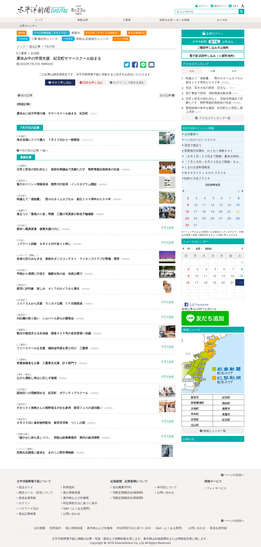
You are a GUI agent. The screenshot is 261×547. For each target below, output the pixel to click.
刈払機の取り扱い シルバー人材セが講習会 (96, 316)
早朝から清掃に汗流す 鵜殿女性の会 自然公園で (96, 272)
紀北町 (226, 419)
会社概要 (39, 528)
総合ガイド (220, 5)
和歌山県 (82, 19)
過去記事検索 (27, 513)
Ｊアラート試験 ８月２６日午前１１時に (96, 242)
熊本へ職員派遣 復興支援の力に (96, 227)
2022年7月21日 (30, 64)
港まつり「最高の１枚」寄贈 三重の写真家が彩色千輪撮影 (96, 212)
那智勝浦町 (197, 402)
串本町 (195, 414)
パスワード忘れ (29, 508)
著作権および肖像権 (76, 497)
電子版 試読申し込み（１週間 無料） (212, 55)
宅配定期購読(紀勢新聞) (128, 497)
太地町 (195, 408)
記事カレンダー (28, 25)
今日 (191, 71)
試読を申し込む (92, 82)
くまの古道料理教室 (197, 167)
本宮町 (195, 419)
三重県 (127, 19)
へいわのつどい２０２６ (200, 139)
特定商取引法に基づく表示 (80, 503)
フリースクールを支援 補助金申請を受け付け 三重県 (96, 346)
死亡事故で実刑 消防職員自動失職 (212, 93)
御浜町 (226, 403)
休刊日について (167, 487)
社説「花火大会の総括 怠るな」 (210, 87)
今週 (213, 71)
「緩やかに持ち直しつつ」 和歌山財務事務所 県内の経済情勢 (96, 436)
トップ (39, 19)
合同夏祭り (191, 134)
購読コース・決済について (36, 492)
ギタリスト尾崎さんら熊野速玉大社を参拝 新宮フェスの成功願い (96, 406)
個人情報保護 (71, 492)
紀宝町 (35, 53)
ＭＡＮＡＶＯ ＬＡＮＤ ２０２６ (205, 172)
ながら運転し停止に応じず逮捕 (96, 376)
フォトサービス (217, 488)
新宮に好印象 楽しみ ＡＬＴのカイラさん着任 (96, 287)
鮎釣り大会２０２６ (197, 178)
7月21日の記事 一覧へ (34, 150)
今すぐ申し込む (61, 82)
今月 (234, 71)
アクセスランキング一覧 (214, 118)
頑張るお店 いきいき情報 (174, 19)
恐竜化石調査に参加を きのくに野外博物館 (96, 450)
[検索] (241, 11)
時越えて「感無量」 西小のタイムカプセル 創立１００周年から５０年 (96, 197)
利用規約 (68, 487)
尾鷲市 (226, 414)
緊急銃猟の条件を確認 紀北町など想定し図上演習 (214, 110)
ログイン (203, 5)
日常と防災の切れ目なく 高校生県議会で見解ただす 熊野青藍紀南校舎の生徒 (96, 167)
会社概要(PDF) (122, 487)
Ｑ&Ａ (235, 5)
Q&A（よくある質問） (77, 508)
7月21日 (49, 46)
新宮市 (195, 397)
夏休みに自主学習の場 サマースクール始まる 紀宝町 (96, 113)
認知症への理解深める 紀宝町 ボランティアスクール (96, 391)
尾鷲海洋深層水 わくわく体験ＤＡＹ (208, 150)
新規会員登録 (27, 497)
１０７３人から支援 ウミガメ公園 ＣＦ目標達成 (96, 301)
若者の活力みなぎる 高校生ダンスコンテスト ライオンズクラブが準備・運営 (96, 257)
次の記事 (166, 95)
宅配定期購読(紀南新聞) (128, 492)
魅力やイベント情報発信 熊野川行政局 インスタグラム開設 (96, 182)
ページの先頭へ (234, 475)
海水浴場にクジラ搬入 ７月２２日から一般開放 (96, 138)
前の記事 (26, 95)
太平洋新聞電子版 (39, 10)
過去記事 (35, 46)
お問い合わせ (71, 513)
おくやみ (222, 19)
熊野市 (226, 408)
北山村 (195, 425)
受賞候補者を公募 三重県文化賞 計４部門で (96, 361)
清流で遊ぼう (192, 145)
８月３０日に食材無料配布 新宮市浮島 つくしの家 (96, 421)
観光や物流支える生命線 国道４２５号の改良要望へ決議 (96, 331)
